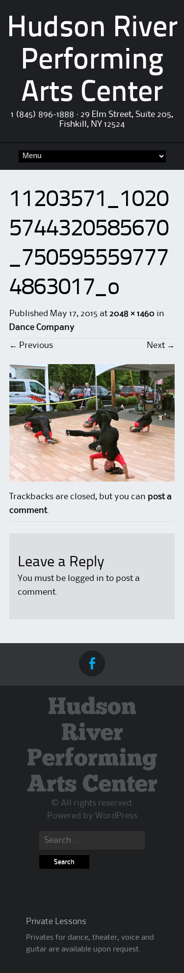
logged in (86, 578)
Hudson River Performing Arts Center (92, 61)
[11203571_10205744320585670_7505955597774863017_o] (92, 479)
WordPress (116, 816)
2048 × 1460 (132, 314)
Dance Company (42, 327)
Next (161, 345)
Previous (31, 345)
